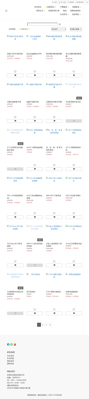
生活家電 (63, 14)
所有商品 (37, 7)
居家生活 (40, 10)
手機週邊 (63, 7)
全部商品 (12, 29)
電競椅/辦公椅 (53, 10)
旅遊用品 (76, 14)
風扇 (65, 10)
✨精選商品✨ (50, 7)
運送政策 (10, 361)
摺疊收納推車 (75, 10)
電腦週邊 (76, 7)
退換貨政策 (31, 395)
